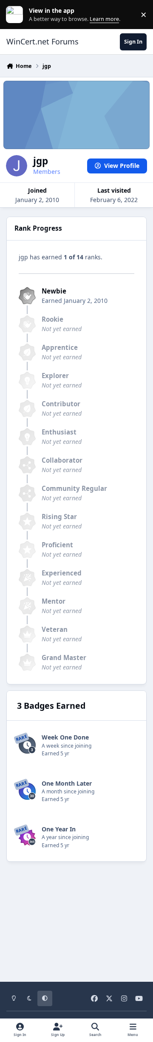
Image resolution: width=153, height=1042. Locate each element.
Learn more (16, 15)
